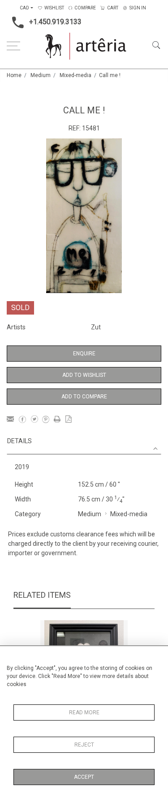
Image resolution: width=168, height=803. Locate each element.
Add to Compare (84, 396)
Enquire (84, 353)
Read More (84, 712)
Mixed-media (75, 75)
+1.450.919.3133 (55, 21)
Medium (40, 75)
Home (14, 75)
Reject (84, 745)
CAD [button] (24, 7)
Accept (84, 777)
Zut (96, 327)
